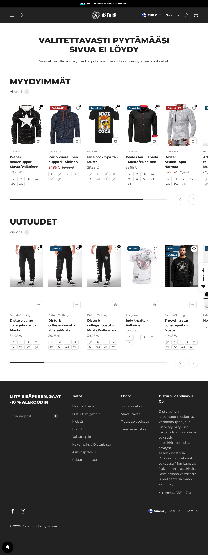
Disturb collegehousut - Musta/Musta (61, 325)
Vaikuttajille (81, 437)
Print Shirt (93, 151)
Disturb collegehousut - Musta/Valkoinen (101, 325)
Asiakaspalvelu (84, 452)
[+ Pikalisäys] (38, 141)
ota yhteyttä (79, 61)
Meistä (77, 421)
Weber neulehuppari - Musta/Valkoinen (24, 162)
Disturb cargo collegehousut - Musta (23, 325)
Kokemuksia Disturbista (91, 444)
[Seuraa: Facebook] (12, 511)
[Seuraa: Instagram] (23, 511)
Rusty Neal (16, 151)
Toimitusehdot (133, 406)
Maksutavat (130, 414)
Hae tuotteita (83, 406)
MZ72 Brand (55, 151)
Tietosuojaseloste (135, 421)
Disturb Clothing (20, 315)
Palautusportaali (85, 460)
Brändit (78, 429)
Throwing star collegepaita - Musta (176, 325)
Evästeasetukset (134, 429)
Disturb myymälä (86, 414)
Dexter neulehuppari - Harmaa (177, 162)
